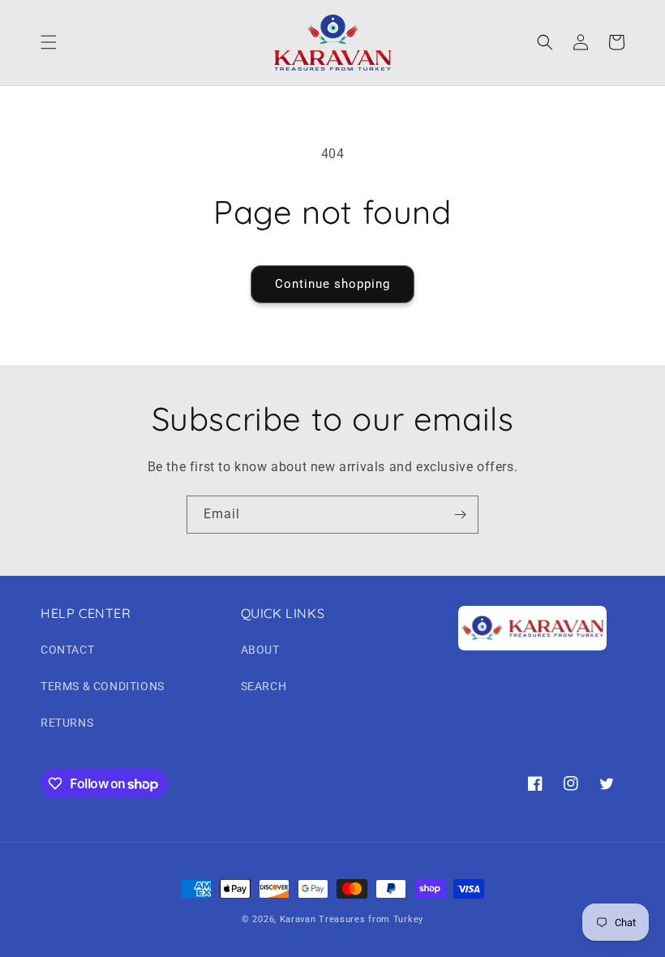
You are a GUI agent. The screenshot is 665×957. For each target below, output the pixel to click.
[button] (48, 42)
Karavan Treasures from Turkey (351, 919)
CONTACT (67, 649)
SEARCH (264, 686)
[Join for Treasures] (460, 515)
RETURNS (67, 722)
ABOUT (260, 649)
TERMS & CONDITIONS (103, 686)
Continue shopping (332, 284)
